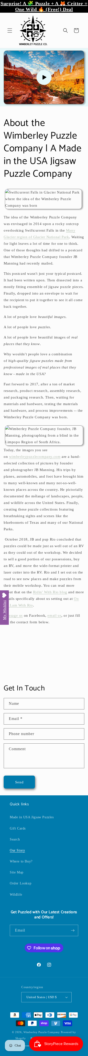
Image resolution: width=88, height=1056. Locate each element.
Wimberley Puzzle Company (41, 1032)
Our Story (17, 850)
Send (19, 782)
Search (15, 839)
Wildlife (16, 894)
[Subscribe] (72, 930)
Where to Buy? (21, 861)
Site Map (16, 872)
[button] (9, 30)
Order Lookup (20, 883)
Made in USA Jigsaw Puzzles (32, 817)
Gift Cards (18, 828)
